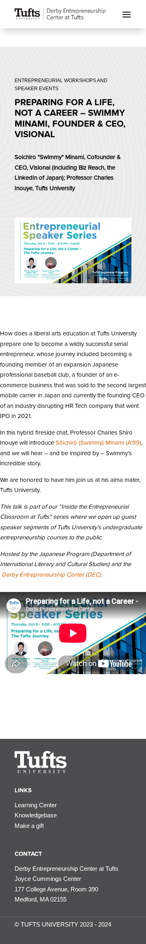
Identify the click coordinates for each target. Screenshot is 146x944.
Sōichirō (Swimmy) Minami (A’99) (98, 442)
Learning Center (36, 805)
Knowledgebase (36, 815)
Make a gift (29, 825)
